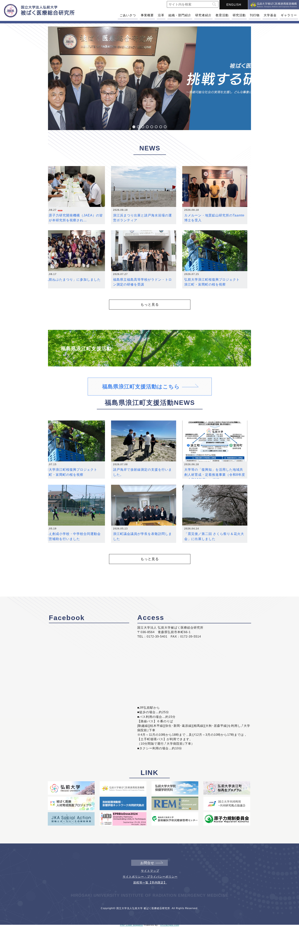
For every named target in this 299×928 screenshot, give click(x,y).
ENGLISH (233, 4)
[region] (149, 78)
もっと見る (150, 304)
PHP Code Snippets (131, 925)
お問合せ (147, 863)
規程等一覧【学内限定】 (150, 882)
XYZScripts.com (169, 925)
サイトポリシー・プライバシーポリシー (150, 876)
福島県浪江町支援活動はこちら (141, 386)
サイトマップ (150, 870)
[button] (214, 4)
